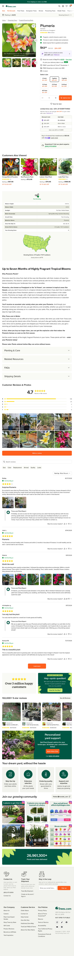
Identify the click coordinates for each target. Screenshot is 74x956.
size (4, 467)
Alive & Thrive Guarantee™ (42, 915)
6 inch (44, 79)
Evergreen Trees (31, 11)
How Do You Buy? (55, 690)
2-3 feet (54, 85)
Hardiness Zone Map (27, 923)
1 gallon (54, 79)
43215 (62, 59)
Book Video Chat (52, 751)
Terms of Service (43, 922)
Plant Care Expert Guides (9, 918)
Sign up (64, 888)
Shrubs (41, 11)
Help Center (25, 917)
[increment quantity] (56, 97)
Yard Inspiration (8, 935)
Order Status (25, 910)
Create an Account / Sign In (27, 895)
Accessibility (42, 925)
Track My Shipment (27, 891)
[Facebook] (66, 922)
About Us (6, 910)
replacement (17, 467)
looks (39, 467)
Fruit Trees (20, 11)
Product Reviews (9, 929)
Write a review (37, 453)
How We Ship (25, 920)
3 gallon (64, 79)
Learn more (54, 138)
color (9, 467)
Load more (37, 666)
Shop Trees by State (10, 922)
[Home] (11, 6)
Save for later (57, 104)
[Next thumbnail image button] (36, 62)
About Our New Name (28, 930)
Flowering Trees (50, 11)
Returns (40, 919)
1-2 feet (44, 85)
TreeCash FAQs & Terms (28, 926)
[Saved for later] (33, 25)
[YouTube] (57, 927)
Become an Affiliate (10, 932)
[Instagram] (57, 922)
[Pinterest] (62, 927)
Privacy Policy (42, 910)
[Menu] (3, 6)
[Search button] (59, 6)
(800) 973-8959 (50, 146)
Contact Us (7, 895)
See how (69, 59)
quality (33, 467)
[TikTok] (62, 922)
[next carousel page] (72, 167)
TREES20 (48, 113)
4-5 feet (44, 91)
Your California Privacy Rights (45, 930)
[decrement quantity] (42, 97)
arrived (26, 467)
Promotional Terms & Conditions (44, 935)
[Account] (63, 6)
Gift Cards (7, 925)
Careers (6, 913)
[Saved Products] (66, 6)
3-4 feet (64, 85)
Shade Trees (61, 11)
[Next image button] (36, 40)
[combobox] (62, 473)
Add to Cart (66, 98)
